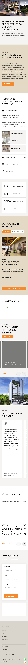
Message (6, 584)
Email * (5, 575)
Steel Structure (20, 231)
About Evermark (5, 626)
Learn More (7, 83)
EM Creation (4, 636)
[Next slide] (24, 374)
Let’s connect (5, 639)
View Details (5, 278)
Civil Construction (6, 231)
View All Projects (13, 288)
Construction (11, 158)
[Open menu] (25, 2)
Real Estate (9, 171)
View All (6, 336)
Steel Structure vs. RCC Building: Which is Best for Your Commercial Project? (12, 530)
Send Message (10, 596)
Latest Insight (5, 646)
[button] (3, 373)
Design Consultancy (12, 164)
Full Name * (7, 566)
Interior (13, 231)
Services (4, 630)
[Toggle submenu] (25, 627)
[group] (14, 354)
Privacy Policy (5, 649)
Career (3, 643)
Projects (3, 633)
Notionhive (5, 661)
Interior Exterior (11, 111)
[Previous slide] (18, 374)
